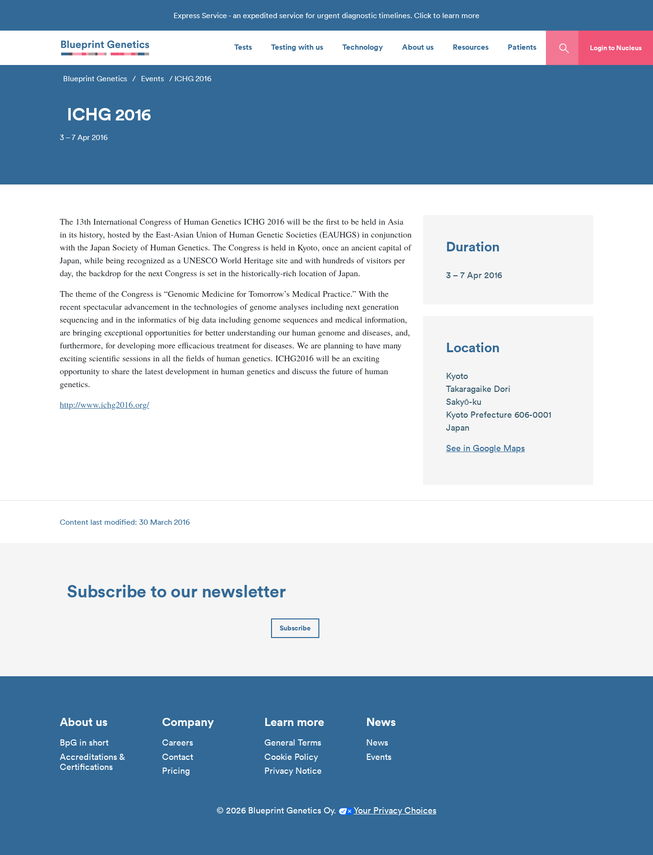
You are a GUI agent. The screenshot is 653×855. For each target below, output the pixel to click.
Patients (522, 46)
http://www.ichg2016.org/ (104, 404)
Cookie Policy (291, 757)
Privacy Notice (293, 771)
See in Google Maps (485, 448)
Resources (471, 46)
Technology (362, 46)
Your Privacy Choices (395, 810)
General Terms (292, 742)
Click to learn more (446, 15)
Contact (177, 757)
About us (418, 46)
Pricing (176, 771)
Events (152, 78)
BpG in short (84, 742)
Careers (177, 742)
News (377, 742)
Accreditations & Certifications (92, 762)
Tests (243, 46)
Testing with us (297, 46)
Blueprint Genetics (95, 78)
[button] (615, 48)
